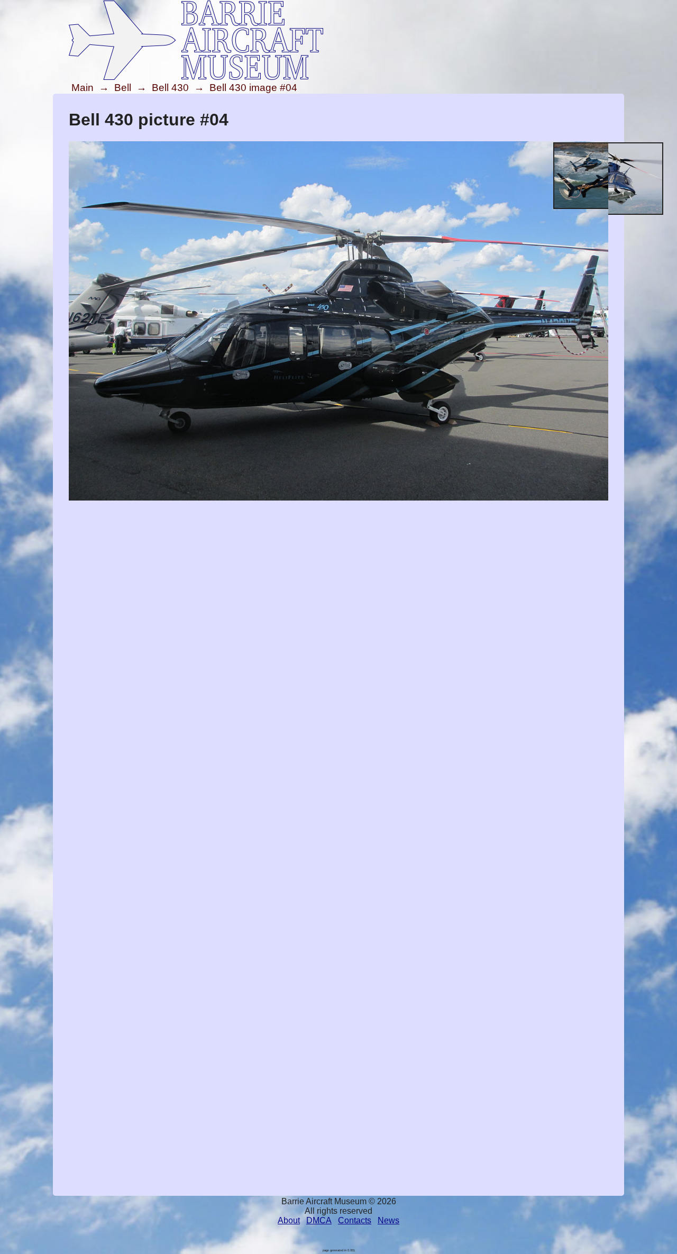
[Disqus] (338, 783)
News (388, 1220)
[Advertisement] (338, 577)
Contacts (354, 1220)
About (289, 1220)
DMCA (319, 1220)
